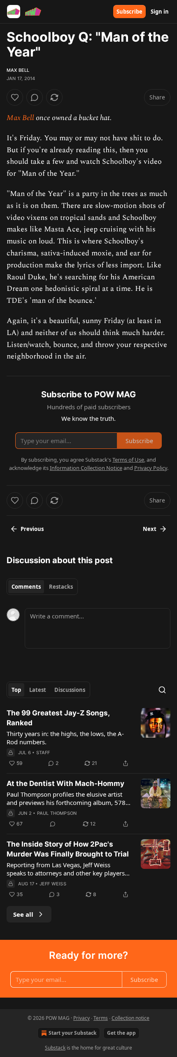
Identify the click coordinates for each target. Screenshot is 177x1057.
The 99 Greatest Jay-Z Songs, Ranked (58, 718)
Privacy (81, 1018)
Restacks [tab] (61, 586)
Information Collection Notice (86, 468)
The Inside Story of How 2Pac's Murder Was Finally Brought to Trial (68, 849)
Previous (32, 529)
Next (149, 529)
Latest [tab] (37, 690)
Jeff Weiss (53, 884)
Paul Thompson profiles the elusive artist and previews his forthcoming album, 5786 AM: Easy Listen (68, 798)
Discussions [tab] (69, 690)
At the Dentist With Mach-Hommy (65, 783)
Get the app (121, 1032)
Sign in (160, 11)
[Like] (15, 97)
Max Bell (18, 70)
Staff (43, 752)
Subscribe (129, 11)
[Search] (162, 690)
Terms (100, 1018)
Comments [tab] (26, 586)
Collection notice (130, 1018)
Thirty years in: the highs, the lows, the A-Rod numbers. (65, 737)
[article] (88, 738)
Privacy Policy (150, 468)
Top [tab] (16, 690)
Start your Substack (72, 1032)
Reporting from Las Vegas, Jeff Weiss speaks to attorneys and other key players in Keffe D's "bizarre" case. (66, 869)
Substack (55, 1047)
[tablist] (42, 586)
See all (23, 914)
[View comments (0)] (34, 97)
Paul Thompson (57, 813)
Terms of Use (128, 459)
